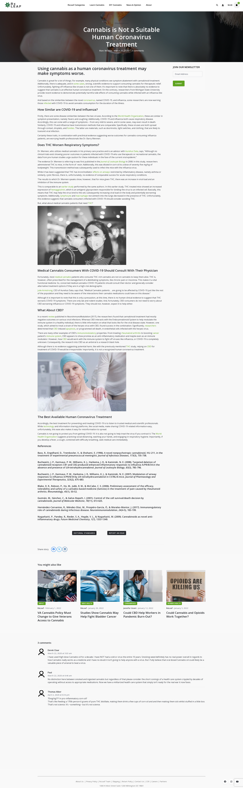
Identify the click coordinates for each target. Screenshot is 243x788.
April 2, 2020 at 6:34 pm (58, 695)
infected (47, 103)
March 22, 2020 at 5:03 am (60, 653)
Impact (41, 603)
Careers (154, 781)
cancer (156, 333)
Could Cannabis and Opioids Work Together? (185, 614)
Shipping (116, 781)
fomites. (71, 128)
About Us (80, 781)
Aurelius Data (131, 151)
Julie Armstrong (45, 290)
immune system (53, 336)
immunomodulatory (86, 333)
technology (48, 426)
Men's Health (87, 603)
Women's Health (174, 603)
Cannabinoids (130, 603)
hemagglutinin (58, 189)
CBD (55, 328)
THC (90, 203)
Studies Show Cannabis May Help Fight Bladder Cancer (99, 614)
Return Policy (127, 781)
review (51, 316)
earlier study (67, 186)
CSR (147, 781)
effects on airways (101, 172)
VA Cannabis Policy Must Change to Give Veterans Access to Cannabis (55, 616)
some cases (79, 83)
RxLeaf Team (104, 781)
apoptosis (70, 328)
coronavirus (89, 100)
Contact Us (139, 781)
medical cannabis (63, 277)
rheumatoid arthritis (131, 333)
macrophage (82, 195)
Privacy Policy (91, 781)
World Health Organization (131, 116)
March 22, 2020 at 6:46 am (60, 675)
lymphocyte (65, 195)
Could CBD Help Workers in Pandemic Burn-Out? (141, 614)
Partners (163, 781)
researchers (150, 325)
